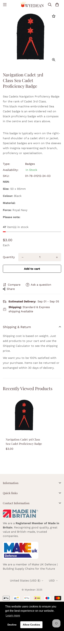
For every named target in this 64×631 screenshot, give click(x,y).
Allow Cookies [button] (31, 624)
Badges (30, 164)
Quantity (9, 257)
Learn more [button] (13, 615)
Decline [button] (12, 624)
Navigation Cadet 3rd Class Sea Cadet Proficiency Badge (24, 441)
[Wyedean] (32, 4)
